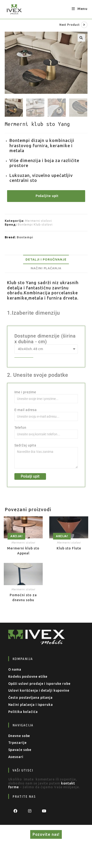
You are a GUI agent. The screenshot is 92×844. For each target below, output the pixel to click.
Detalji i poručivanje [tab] (46, 259)
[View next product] (84, 24)
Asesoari (15, 757)
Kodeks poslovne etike (28, 676)
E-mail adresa (25, 410)
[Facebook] (15, 810)
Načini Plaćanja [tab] (46, 268)
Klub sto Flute (69, 548)
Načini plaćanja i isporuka (30, 705)
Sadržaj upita (25, 445)
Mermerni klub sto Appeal (23, 550)
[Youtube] (44, 810)
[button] (81, 38)
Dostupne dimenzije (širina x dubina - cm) (45, 338)
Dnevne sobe (19, 736)
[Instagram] (29, 810)
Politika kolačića (23, 712)
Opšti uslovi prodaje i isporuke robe (39, 683)
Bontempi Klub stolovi (35, 224)
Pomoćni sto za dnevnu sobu (23, 597)
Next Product (69, 24)
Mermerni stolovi (38, 220)
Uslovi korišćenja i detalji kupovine (38, 690)
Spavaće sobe (20, 750)
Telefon (20, 427)
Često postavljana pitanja (30, 697)
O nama (14, 669)
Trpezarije (17, 743)
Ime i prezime (25, 392)
